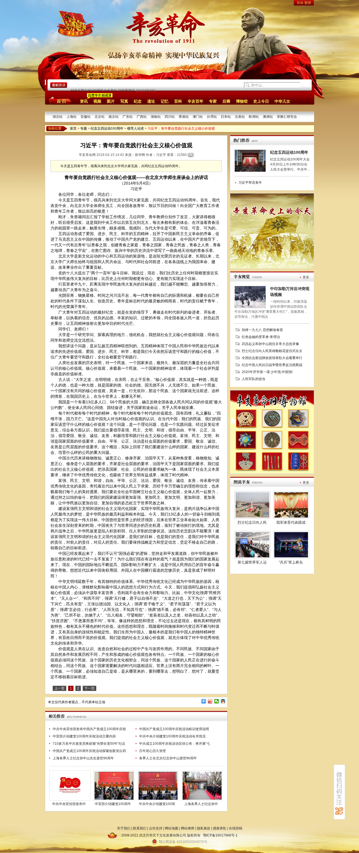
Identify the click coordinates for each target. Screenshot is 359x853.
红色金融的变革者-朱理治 (261, 337)
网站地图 (171, 828)
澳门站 (198, 117)
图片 (111, 101)
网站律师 (187, 828)
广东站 (128, 117)
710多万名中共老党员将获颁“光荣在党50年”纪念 (89, 744)
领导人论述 (135, 128)
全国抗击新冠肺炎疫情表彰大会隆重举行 (272, 358)
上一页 (59, 688)
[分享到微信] (216, 701)
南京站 (114, 117)
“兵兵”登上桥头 (291, 562)
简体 (300, 3)
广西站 (142, 117)
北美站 (240, 117)
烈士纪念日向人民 (252, 522)
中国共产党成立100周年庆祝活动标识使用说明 (174, 729)
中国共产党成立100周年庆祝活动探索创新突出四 (89, 751)
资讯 (84, 101)
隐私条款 (203, 828)
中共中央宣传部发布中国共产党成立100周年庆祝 (89, 729)
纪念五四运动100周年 (107, 128)
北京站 (100, 117)
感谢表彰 (219, 828)
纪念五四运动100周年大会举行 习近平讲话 (103, 91)
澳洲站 (268, 117)
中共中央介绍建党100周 (157, 804)
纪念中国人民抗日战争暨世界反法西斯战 (272, 365)
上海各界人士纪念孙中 (201, 804)
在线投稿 (235, 828)
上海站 (71, 117)
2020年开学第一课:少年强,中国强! (267, 372)
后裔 (226, 101)
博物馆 (242, 101)
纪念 (138, 101)
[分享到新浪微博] (210, 701)
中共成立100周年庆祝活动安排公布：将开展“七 (174, 744)
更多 (306, 277)
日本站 (226, 117)
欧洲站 (254, 117)
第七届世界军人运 (252, 562)
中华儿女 (282, 101)
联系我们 (139, 828)
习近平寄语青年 (250, 183)
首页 (59, 100)
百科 (178, 101)
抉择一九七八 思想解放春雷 (262, 330)
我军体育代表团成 (290, 522)
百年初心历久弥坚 (152, 751)
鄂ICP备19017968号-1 (220, 835)
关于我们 (123, 828)
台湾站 (212, 117)
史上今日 (261, 101)
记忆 (165, 101)
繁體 (307, 3)
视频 (97, 101)
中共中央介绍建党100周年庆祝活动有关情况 (172, 736)
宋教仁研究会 (287, 117)
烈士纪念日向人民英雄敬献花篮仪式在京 (272, 351)
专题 (83, 128)
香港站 (184, 117)
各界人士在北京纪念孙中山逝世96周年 (168, 758)
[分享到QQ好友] (223, 701)
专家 (213, 101)
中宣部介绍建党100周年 (113, 804)
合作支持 (155, 828)
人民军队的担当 (253, 379)
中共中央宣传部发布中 (69, 804)
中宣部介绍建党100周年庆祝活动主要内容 (84, 736)
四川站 (170, 117)
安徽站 (85, 117)
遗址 (151, 101)
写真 (124, 101)
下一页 (89, 688)
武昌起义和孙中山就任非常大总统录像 (270, 344)
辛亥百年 (195, 101)
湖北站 (57, 117)
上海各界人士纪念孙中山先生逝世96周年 (83, 758)
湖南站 (156, 117)
